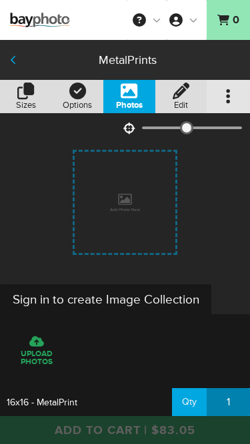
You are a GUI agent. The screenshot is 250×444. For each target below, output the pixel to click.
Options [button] (77, 105)
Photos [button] (129, 105)
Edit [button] (181, 105)
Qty (189, 401)
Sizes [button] (26, 105)
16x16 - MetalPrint (42, 402)
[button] (147, 20)
